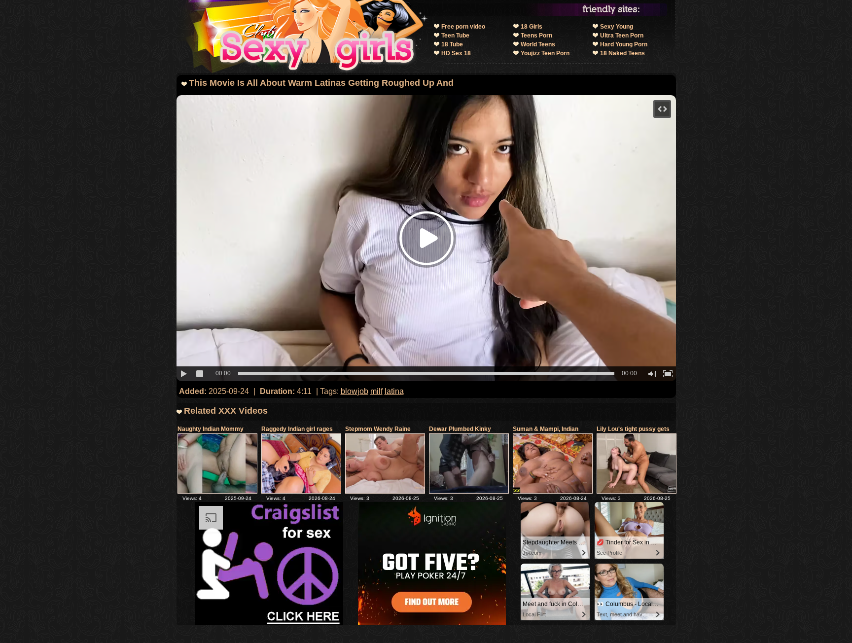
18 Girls (531, 26)
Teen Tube (455, 35)
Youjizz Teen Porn (545, 53)
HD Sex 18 (456, 53)
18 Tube (452, 44)
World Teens (538, 44)
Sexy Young (616, 26)
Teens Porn (536, 35)
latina (394, 391)
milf (376, 391)
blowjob (354, 391)
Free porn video (463, 26)
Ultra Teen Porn (621, 35)
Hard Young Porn (623, 44)
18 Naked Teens (622, 53)
